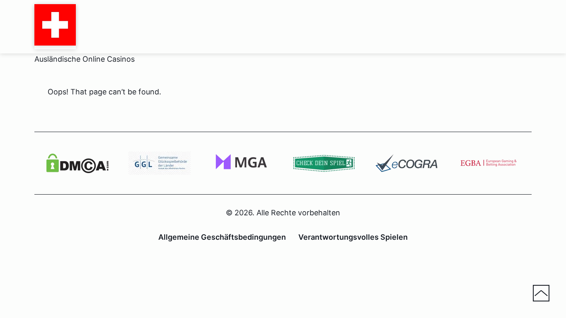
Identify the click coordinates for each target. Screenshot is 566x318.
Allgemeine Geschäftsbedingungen (222, 237)
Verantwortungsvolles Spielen (353, 237)
